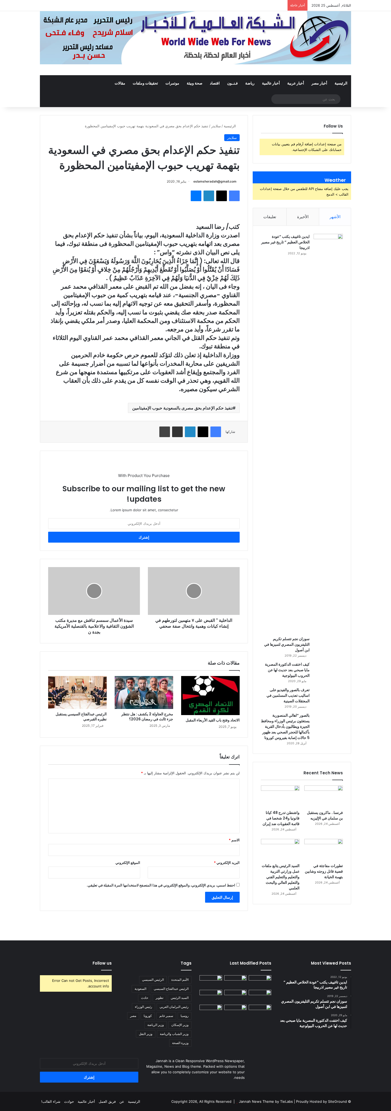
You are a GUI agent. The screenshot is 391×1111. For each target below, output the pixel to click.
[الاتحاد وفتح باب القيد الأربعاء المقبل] (210, 695)
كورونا (148, 1016)
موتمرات (172, 83)
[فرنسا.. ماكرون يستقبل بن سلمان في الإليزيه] (323, 796)
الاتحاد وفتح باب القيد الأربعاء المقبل (213, 720)
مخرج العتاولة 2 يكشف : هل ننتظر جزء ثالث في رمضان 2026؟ (147, 716)
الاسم (234, 840)
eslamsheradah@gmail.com (214, 181)
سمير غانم (166, 1016)
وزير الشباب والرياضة (174, 1034)
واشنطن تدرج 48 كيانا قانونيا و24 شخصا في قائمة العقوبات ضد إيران (281, 818)
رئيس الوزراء (143, 1007)
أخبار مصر (319, 83)
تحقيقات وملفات (145, 83)
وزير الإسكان (180, 1025)
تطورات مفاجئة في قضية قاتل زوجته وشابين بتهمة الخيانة (324, 871)
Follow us (102, 963)
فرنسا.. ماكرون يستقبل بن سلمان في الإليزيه (325, 815)
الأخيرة (303, 216)
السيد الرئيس (180, 998)
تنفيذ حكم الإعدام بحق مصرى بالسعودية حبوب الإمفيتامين (182, 408)
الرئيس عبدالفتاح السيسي (171, 989)
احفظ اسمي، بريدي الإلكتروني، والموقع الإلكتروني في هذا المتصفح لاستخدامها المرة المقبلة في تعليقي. (161, 885)
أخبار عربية (295, 83)
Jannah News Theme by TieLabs (266, 1101)
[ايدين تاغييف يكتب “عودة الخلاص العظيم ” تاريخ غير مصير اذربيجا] (328, 433)
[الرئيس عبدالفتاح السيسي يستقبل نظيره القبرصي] (77, 692)
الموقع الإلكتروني (127, 862)
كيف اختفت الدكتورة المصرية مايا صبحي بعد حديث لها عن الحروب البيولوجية (287, 670)
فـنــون (232, 83)
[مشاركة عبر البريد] (177, 431)
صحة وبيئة (194, 83)
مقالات (120, 83)
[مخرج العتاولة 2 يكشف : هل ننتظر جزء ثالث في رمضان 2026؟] (144, 692)
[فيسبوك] (234, 196)
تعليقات (269, 216)
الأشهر (335, 216)
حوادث (69, 1101)
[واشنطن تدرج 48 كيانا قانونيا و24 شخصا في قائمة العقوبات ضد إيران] (280, 796)
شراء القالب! (50, 1101)
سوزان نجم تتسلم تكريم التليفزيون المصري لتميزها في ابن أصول (287, 644)
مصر (133, 1016)
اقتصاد (215, 83)
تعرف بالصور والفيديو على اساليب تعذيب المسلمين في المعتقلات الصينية (288, 695)
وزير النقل (145, 1034)
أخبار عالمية (271, 83)
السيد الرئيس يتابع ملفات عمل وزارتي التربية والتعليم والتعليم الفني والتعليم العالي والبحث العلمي (281, 877)
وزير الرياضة (155, 1025)
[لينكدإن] (208, 196)
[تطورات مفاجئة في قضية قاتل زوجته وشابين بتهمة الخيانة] (323, 850)
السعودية (140, 989)
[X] (221, 196)
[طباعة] (164, 431)
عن (121, 1101)
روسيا (185, 1016)
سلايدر (216, 126)
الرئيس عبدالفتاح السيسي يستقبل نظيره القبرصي (81, 716)
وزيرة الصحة (180, 1043)
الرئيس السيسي (153, 980)
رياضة (250, 83)
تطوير (159, 998)
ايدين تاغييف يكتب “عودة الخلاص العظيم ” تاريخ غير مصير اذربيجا (285, 242)
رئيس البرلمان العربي (174, 1007)
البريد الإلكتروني (227, 862)
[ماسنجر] (196, 196)
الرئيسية (341, 83)
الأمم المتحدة (180, 980)
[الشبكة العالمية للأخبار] (195, 37)
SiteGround (337, 1101)
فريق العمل (107, 1101)
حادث (144, 998)
